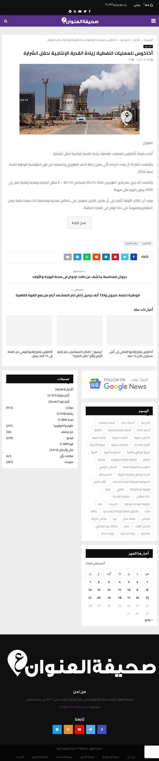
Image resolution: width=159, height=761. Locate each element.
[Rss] (68, 729)
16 (137, 597)
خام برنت (113, 503)
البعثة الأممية (97, 444)
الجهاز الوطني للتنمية (138, 452)
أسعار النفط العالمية (119, 430)
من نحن (131, 757)
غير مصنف (67, 432)
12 (109, 589)
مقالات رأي (66, 456)
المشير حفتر (105, 474)
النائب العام (100, 481)
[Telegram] (57, 729)
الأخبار (69, 389)
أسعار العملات (106, 422)
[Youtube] (79, 729)
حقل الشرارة (131, 243)
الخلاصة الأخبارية (40, 757)
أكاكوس (146, 243)
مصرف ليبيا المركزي (107, 526)
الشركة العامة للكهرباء (124, 459)
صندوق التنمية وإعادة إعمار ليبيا (121, 511)
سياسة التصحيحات (64, 757)
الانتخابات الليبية (119, 444)
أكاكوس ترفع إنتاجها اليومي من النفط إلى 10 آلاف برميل (30, 354)
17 (128, 597)
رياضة (69, 413)
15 (147, 597)
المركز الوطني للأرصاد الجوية (134, 474)
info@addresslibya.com (74, 707)
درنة (100, 503)
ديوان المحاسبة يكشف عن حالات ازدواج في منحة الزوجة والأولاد (79, 277)
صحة (70, 419)
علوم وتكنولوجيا (63, 425)
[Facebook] (101, 729)
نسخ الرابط (79, 223)
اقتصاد (98, 430)
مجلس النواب (142, 526)
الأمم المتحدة (142, 444)
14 (90, 589)
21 (90, 597)
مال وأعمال (66, 450)
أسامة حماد (128, 422)
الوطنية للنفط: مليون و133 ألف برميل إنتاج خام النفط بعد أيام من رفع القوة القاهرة (77, 295)
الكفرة (101, 459)
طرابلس (146, 518)
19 (109, 597)
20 (98, 597)
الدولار (146, 459)
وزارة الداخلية (127, 533)
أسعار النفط (143, 430)
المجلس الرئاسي (108, 466)
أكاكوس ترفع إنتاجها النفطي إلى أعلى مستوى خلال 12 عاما (131, 354)
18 (119, 597)
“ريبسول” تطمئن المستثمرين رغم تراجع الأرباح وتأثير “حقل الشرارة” (79, 354)
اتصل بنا (109, 4)
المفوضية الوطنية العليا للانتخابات (131, 481)
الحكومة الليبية (112, 452)
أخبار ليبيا (148, 46)
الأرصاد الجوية (120, 437)
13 (98, 589)
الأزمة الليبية (99, 437)
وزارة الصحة (107, 533)
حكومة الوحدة (121, 496)
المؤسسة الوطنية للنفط (136, 466)
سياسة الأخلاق (87, 757)
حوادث (69, 407)
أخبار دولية (63, 395)
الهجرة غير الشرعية (140, 489)
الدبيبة (94, 452)
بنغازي (120, 489)
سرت (147, 511)
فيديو (69, 438)
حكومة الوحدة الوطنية (137, 503)
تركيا (107, 489)
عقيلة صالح (129, 518)
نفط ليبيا (145, 533)
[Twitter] (90, 729)
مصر (126, 526)
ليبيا (115, 518)
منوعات (68, 462)
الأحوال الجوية (142, 437)
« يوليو (149, 619)
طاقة (94, 511)
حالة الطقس (143, 496)
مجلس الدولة (99, 518)
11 (119, 589)
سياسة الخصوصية (110, 757)
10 (128, 589)
